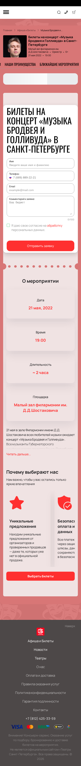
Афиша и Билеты (40, 641)
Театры (40, 658)
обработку (54, 225)
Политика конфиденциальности (40, 692)
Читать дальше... (18, 454)
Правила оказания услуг (40, 684)
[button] (10, 177)
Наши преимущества (20, 64)
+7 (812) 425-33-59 (41, 718)
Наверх (70, 626)
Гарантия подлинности (40, 701)
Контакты (40, 710)
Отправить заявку (40, 246)
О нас (40, 667)
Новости (40, 649)
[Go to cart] (74, 12)
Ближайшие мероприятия (59, 64)
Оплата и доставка (40, 675)
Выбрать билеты (41, 576)
